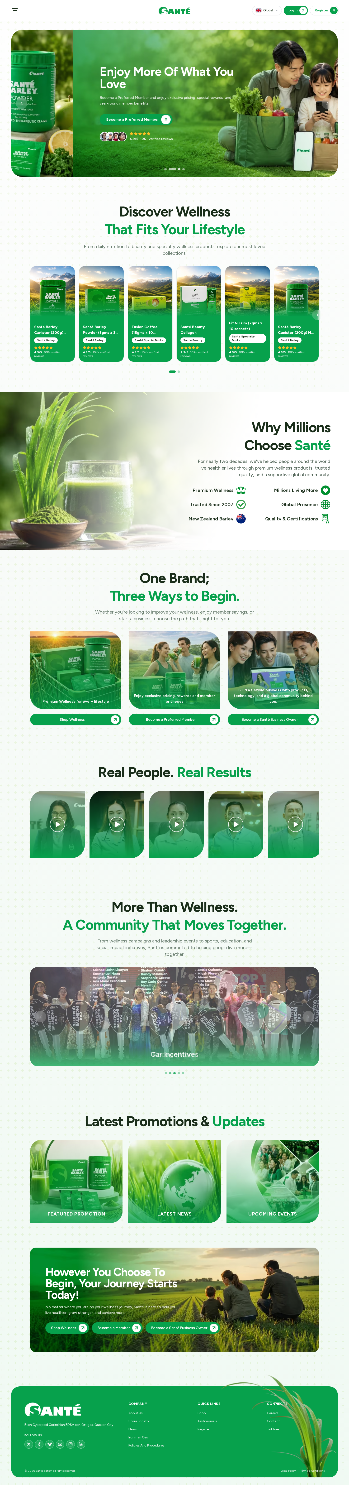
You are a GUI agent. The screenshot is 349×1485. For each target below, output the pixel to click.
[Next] (317, 315)
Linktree (273, 1429)
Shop (202, 1413)
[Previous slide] (21, 103)
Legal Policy (288, 1470)
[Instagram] (70, 1444)
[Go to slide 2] (170, 169)
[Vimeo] (49, 1444)
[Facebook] (39, 1444)
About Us (135, 1413)
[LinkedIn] (81, 1444)
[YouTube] (60, 1444)
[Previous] (40, 1016)
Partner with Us (58, 113)
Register (204, 1429)
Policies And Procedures (146, 1445)
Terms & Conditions (312, 1470)
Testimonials (207, 1421)
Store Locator (139, 1421)
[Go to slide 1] (165, 169)
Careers (272, 1413)
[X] (28, 1444)
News (132, 1429)
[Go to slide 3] (174, 169)
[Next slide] (327, 103)
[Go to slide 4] (181, 169)
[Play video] (57, 824)
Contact (273, 1421)
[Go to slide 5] (183, 1073)
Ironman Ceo (138, 1437)
